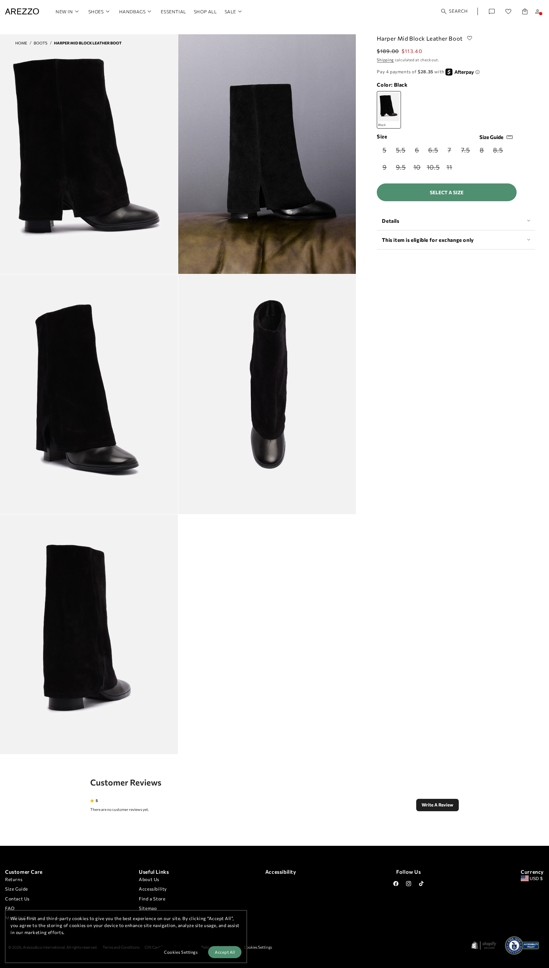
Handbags (132, 11)
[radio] (385, 149)
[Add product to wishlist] (469, 38)
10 (418, 169)
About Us (149, 879)
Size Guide (491, 137)
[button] (454, 11)
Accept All (225, 952)
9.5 (402, 169)
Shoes (96, 11)
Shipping (385, 59)
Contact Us (17, 898)
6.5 (434, 151)
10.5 (434, 169)
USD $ (536, 878)
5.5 (402, 151)
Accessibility (153, 889)
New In (64, 11)
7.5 (467, 151)
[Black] (389, 110)
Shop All (205, 11)
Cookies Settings (258, 947)
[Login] (537, 11)
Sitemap (148, 908)
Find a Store (152, 898)
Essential (173, 11)
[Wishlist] (508, 11)
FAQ (10, 908)
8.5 (499, 151)
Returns (13, 879)
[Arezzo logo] (22, 11)
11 (451, 169)
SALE (230, 11)
